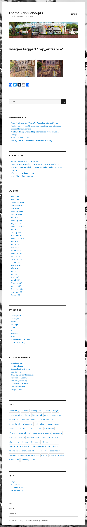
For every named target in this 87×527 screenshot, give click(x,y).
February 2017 (16, 283)
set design (57, 433)
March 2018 (16, 250)
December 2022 (17, 203)
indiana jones (44, 420)
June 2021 (15, 218)
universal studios (56, 455)
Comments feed (17, 487)
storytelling (14, 442)
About (11, 509)
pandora (38, 429)
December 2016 (17, 289)
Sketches (14, 336)
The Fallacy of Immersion (22, 176)
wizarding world (28, 460)
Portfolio (12, 514)
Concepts (15, 318)
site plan (13, 437)
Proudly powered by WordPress (37, 521)
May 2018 (15, 247)
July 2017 (14, 268)
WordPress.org (17, 490)
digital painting (15, 415)
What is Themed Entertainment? (24, 173)
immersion (13, 420)
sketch (22, 437)
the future (35, 442)
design (55, 411)
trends (44, 455)
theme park (14, 451)
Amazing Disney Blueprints (22, 375)
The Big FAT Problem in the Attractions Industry (31, 141)
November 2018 (17, 235)
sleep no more (33, 437)
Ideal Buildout (17, 366)
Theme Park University (21, 369)
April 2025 (15, 197)
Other (13, 327)
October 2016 (16, 295)
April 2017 (15, 277)
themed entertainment (19, 446)
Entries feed (16, 484)
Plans (13, 330)
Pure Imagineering (19, 381)
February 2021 (16, 221)
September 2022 (17, 206)
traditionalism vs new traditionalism (24, 455)
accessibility (14, 411)
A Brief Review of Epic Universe (24, 161)
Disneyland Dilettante (20, 384)
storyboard (53, 437)
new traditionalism (24, 429)
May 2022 (15, 209)
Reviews (14, 333)
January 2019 (16, 232)
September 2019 (17, 226)
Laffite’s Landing (18, 387)
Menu (74, 14)
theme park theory (30, 451)
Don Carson (16, 372)
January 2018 (16, 256)
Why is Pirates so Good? (21, 138)
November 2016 (17, 292)
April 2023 (15, 200)
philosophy (49, 429)
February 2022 (17, 212)
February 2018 (16, 253)
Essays (14, 321)
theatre (25, 442)
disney (27, 415)
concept (25, 411)
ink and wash (14, 424)
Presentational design (41, 433)
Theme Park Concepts (26, 13)
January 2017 (16, 286)
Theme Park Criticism (20, 339)
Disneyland (37, 415)
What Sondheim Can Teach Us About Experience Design (34, 123)
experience (56, 415)
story (44, 437)
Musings (14, 324)
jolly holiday (40, 424)
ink (53, 420)
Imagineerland (17, 363)
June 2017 (14, 271)
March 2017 (15, 280)
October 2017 (16, 262)
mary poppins (53, 424)
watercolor (14, 460)
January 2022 (16, 215)
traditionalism (54, 451)
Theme (45, 442)
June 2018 (15, 244)
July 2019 (14, 229)
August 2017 (16, 265)
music (11, 429)
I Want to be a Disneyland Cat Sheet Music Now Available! (35, 164)
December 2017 (17, 259)
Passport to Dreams (19, 378)
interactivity (28, 424)
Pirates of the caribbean (19, 433)
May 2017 (14, 274)
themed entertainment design (45, 446)
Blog (11, 503)
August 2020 (16, 223)
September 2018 (17, 238)
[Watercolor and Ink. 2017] (22, 68)
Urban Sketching (18, 342)
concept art (36, 411)
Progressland (16, 390)
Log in (13, 481)
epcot (46, 415)
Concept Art (16, 316)
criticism (47, 411)
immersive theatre (28, 420)
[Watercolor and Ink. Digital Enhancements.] (50, 68)
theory (43, 451)
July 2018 (14, 241)
